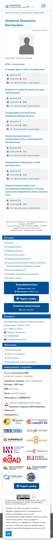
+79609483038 (12, 336)
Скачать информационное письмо (25, 402)
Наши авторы (13, 358)
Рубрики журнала (15, 250)
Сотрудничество (14, 246)
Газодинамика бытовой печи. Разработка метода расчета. (20, 114)
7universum (15, 332)
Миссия (10, 242)
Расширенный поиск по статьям (21, 362)
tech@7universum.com (16, 339)
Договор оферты (14, 278)
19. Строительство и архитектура (24, 82)
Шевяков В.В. (15, 75)
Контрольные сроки (16, 254)
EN (32, 6)
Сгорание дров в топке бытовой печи (24, 69)
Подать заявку (27, 298)
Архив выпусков (14, 350)
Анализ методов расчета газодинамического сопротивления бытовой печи (23, 139)
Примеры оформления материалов (23, 274)
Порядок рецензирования (18, 258)
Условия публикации (16, 270)
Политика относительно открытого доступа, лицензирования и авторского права (26, 264)
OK (8, 533)
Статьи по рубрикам (16, 354)
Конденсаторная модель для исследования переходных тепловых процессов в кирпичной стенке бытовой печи (26, 190)
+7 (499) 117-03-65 (14, 328)
